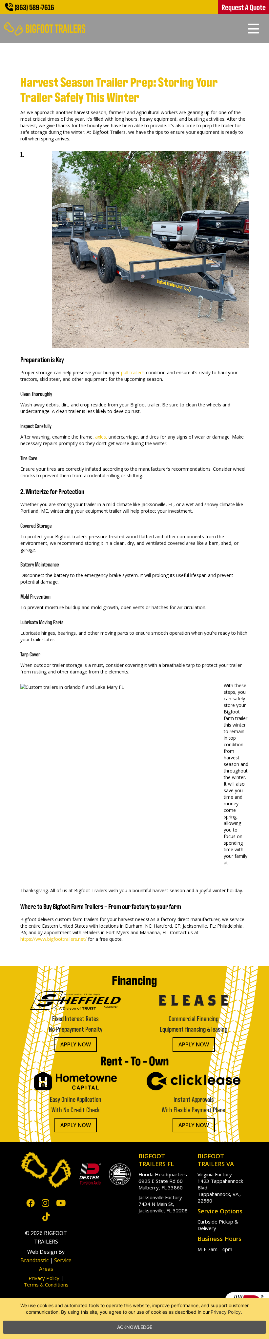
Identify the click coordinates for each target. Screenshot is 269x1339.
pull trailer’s (133, 372)
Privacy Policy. (226, 1312)
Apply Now (75, 1044)
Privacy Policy (44, 1278)
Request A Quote (243, 7)
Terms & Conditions (46, 1284)
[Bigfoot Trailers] (45, 25)
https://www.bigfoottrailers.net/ (53, 939)
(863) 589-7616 (33, 7)
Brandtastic (34, 1260)
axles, (101, 437)
